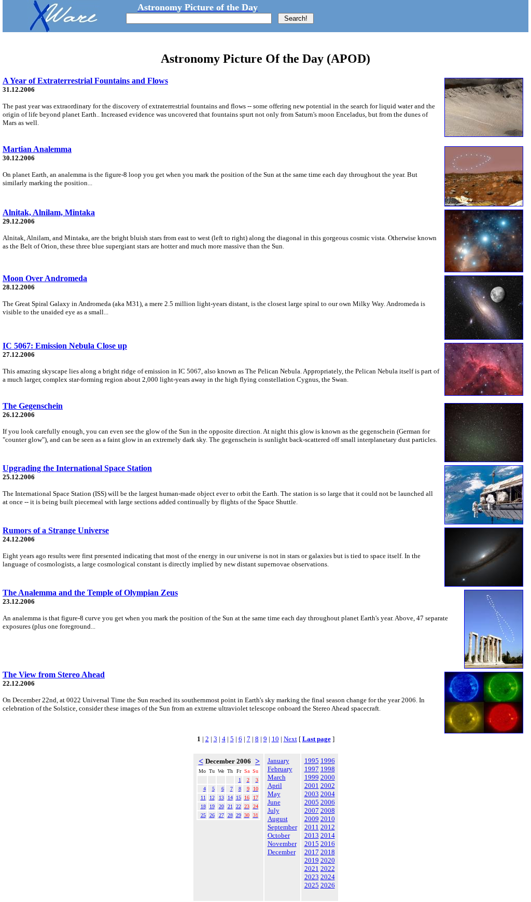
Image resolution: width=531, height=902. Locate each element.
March (277, 777)
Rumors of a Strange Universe (56, 530)
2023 (311, 877)
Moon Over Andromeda (45, 278)
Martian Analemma (37, 149)
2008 (327, 810)
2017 (311, 852)
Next (290, 739)
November (282, 844)
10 (275, 739)
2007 (311, 810)
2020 (327, 860)
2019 (311, 860)
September (282, 827)
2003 (311, 794)
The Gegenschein (33, 405)
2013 (311, 835)
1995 (311, 761)
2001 (311, 785)
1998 (327, 769)
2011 (311, 827)
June (274, 802)
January (278, 761)
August (278, 819)
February (280, 769)
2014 (327, 835)
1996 (327, 761)
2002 (327, 785)
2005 (311, 802)
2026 (327, 885)
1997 (311, 769)
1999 (311, 777)
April (275, 785)
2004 (327, 794)
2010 (327, 819)
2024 (327, 877)
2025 (311, 885)
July (274, 810)
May (274, 794)
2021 (311, 868)
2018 (327, 852)
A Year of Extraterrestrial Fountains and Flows (85, 80)
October (279, 835)
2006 (327, 802)
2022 (327, 868)
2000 (327, 777)
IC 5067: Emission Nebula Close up (65, 345)
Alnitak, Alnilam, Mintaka (49, 212)
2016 (327, 844)
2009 (311, 819)
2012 (327, 827)
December (282, 852)
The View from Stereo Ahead (54, 674)
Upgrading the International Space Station (77, 468)
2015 (311, 844)
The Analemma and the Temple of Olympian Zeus (90, 592)
